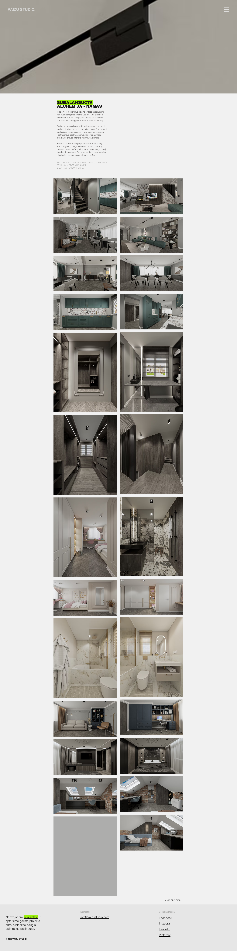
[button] (226, 9)
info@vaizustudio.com (94, 917)
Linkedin (164, 929)
